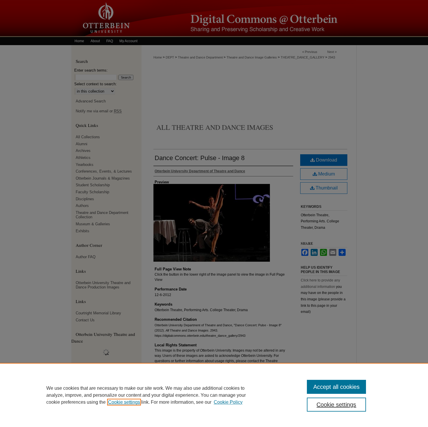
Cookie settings (124, 402)
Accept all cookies (336, 387)
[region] (214, 395)
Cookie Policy (228, 402)
